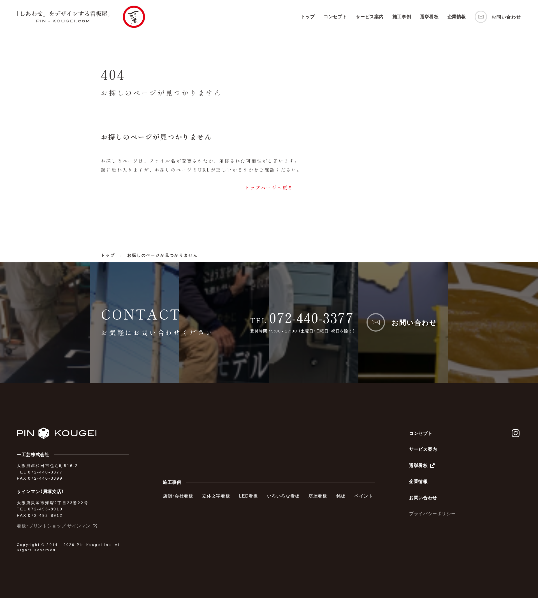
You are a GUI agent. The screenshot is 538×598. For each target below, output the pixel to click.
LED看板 (248, 496)
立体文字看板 (216, 496)
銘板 (340, 496)
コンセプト (335, 16)
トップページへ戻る (269, 187)
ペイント (363, 496)
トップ (308, 16)
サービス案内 (370, 16)
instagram (515, 433)
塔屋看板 (318, 496)
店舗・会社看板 (178, 496)
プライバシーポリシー (432, 513)
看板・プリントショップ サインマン (54, 526)
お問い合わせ (423, 497)
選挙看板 (429, 16)
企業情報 (456, 16)
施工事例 (402, 16)
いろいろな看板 (283, 496)
